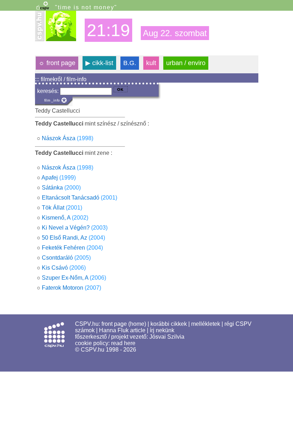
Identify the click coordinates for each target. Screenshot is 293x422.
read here (123, 343)
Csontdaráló (57, 258)
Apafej (49, 178)
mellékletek (205, 324)
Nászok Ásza (58, 138)
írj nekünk (162, 330)
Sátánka (52, 188)
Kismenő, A (56, 218)
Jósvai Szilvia (166, 337)
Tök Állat (53, 208)
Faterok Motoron (62, 288)
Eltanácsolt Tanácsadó (70, 198)
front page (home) (123, 324)
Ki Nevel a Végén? (66, 228)
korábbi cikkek (168, 324)
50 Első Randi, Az (64, 238)
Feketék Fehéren (63, 248)
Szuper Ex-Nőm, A (65, 278)
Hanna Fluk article (122, 330)
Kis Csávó (55, 268)
